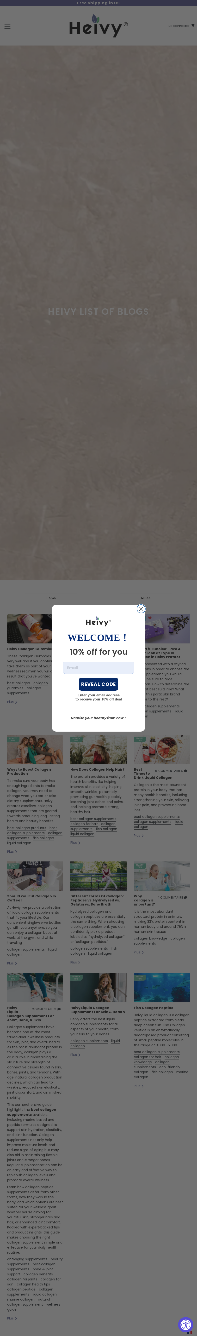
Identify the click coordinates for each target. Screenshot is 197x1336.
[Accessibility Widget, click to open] (185, 1324)
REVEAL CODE (98, 684)
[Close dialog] (141, 609)
